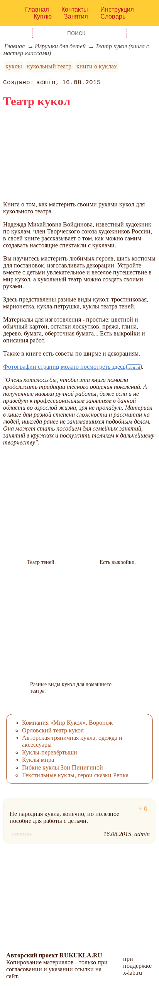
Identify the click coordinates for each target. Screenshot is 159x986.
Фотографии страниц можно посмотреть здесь (64, 366)
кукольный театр (49, 66)
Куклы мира (38, 759)
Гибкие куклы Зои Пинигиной (62, 767)
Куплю (43, 16)
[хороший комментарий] (143, 808)
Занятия (76, 16)
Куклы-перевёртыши (49, 752)
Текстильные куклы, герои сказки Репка (75, 775)
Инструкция (117, 9)
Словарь (112, 16)
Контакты (74, 9)
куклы (13, 66)
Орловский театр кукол (53, 730)
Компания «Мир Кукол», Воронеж (67, 722)
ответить (22, 834)
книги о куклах (96, 66)
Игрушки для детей (60, 46)
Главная (37, 9)
